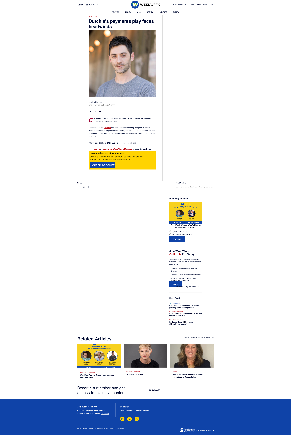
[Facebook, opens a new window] (90, 112)
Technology (209, 187)
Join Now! (154, 390)
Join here (105, 413)
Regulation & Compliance (176, 311)
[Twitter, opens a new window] (137, 419)
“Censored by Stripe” (135, 374)
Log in (97, 148)
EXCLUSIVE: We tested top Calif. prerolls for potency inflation (185, 314)
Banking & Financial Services (187, 187)
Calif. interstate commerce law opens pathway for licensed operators (184, 306)
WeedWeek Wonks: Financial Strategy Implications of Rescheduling (188, 375)
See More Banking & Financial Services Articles (199, 337)
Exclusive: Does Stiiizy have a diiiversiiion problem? (181, 323)
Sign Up (176, 284)
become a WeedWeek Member (117, 148)
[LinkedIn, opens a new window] (129, 419)
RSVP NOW (177, 239)
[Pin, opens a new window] (100, 112)
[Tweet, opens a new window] (95, 112)
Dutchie (107, 127)
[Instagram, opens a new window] (122, 419)
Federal (175, 371)
